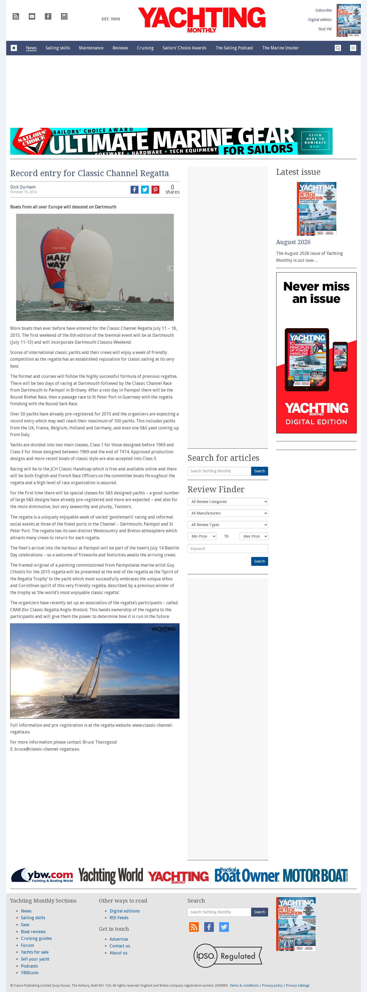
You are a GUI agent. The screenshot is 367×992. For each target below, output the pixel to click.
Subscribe (323, 10)
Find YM (325, 29)
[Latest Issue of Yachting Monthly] (349, 20)
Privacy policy (272, 985)
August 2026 (293, 242)
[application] (94, 670)
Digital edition (320, 19)
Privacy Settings (298, 985)
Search (259, 471)
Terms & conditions (244, 985)
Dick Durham (22, 187)
